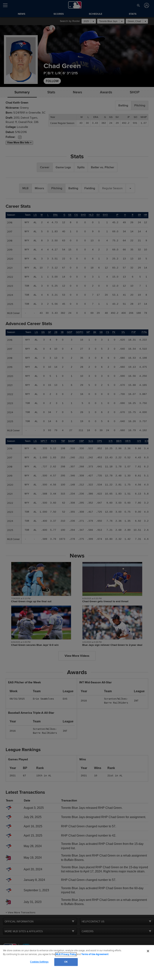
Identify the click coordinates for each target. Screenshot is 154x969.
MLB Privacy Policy (66, 954)
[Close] (148, 951)
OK (66, 961)
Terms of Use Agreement (94, 954)
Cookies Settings (39, 961)
